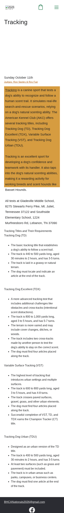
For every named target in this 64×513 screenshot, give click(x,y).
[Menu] (56, 7)
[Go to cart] (41, 7)
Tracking (11, 90)
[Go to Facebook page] (32, 510)
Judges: (8, 82)
